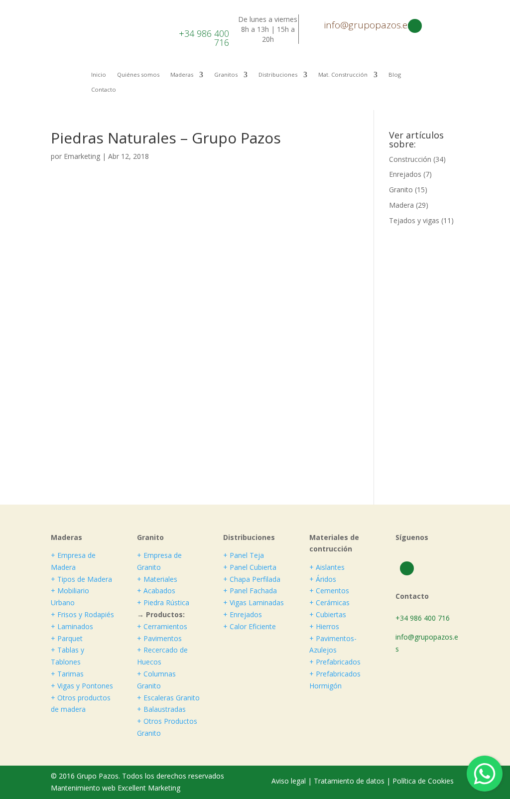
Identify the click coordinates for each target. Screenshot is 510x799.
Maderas (181, 74)
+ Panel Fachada (250, 590)
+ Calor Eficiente (249, 626)
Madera (401, 205)
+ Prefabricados (335, 661)
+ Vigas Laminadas (253, 602)
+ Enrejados (242, 614)
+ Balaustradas (161, 709)
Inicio (98, 74)
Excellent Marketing (149, 788)
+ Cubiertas (327, 614)
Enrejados (405, 174)
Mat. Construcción (343, 74)
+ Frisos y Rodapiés (82, 614)
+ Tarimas (67, 673)
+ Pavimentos (159, 638)
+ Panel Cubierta (249, 567)
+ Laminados (72, 626)
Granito (401, 189)
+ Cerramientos (162, 626)
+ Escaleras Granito (168, 697)
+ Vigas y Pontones (82, 685)
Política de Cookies (423, 781)
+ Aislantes (327, 567)
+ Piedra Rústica (163, 602)
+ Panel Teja (243, 555)
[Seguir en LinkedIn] (415, 26)
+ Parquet (67, 638)
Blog (394, 74)
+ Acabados (156, 590)
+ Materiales (157, 579)
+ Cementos (329, 590)
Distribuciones (277, 74)
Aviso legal (289, 781)
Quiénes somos (138, 74)
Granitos (226, 74)
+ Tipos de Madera (81, 579)
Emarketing (82, 156)
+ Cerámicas (329, 602)
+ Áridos (322, 579)
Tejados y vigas (414, 220)
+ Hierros (324, 626)
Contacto (103, 89)
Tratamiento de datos (349, 781)
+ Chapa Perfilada (251, 579)
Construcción (410, 159)
